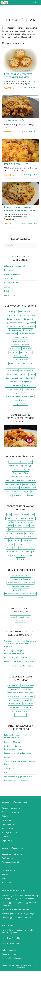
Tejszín (9, 548)
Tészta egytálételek (25, 382)
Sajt (10, 541)
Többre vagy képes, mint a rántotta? (18, 666)
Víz (22, 552)
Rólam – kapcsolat (9, 950)
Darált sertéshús (20, 518)
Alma (9, 515)
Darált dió (9, 518)
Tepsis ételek (30, 378)
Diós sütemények (29, 315)
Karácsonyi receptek (20, 356)
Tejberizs (5, 816)
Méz (25, 529)
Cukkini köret (13, 462)
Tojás (16, 548)
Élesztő (22, 555)
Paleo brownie (10, 295)
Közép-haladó (20, 621)
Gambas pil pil (9, 768)
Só (16, 544)
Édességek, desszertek (20, 400)
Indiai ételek (29, 693)
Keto (27, 586)
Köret (30, 363)
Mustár (19, 529)
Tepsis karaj (7, 841)
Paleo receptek (16, 711)
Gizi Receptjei (32, 88)
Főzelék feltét (17, 473)
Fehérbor (31, 518)
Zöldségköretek (30, 495)
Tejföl (33, 544)
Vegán (20, 597)
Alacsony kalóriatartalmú (20, 575)
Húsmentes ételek (14, 348)
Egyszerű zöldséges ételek (15, 323)
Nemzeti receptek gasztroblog (21, 727)
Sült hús (32, 374)
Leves (8, 491)
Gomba (30, 522)
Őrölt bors (30, 555)
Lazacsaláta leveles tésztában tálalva (18, 75)
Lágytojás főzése (8, 824)
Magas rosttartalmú (12, 594)
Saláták (8, 374)
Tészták (26, 385)
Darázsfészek (9, 270)
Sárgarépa (9, 544)
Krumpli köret (25, 488)
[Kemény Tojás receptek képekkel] (5, 2)
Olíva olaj (10, 533)
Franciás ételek (14, 689)
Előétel (23, 469)
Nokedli (7, 772)
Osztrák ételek (26, 707)
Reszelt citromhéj (30, 537)
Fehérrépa (11, 522)
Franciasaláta (7, 836)
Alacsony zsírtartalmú (14, 583)
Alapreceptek (12, 312)
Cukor (32, 515)
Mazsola (12, 529)
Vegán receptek (20, 715)
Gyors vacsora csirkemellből (26, 480)
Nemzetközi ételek (15, 704)
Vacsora (8, 495)
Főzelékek (31, 469)
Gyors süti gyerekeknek (27, 334)
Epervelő (7, 757)
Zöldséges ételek (28, 396)
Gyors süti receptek (20, 337)
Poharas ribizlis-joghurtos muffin (17, 781)
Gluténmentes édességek (26, 326)
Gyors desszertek (15, 330)
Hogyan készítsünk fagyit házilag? (17, 657)
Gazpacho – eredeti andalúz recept (17, 753)
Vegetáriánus (31, 594)
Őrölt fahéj (20, 559)
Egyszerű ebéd (14, 466)
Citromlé (16, 515)
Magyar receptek (14, 700)
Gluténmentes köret (15, 477)
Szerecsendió (27, 541)
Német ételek (28, 704)
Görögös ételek (26, 689)
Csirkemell (24, 515)
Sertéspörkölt (7, 820)
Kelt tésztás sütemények (17, 363)
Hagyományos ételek (15, 693)
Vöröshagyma (30, 552)
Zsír (8, 555)
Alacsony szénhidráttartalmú (20, 579)
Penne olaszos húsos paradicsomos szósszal (19, 208)
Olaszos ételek (15, 707)
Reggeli (26, 491)
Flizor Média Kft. (13, 938)
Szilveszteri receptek (20, 374)
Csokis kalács (9, 278)
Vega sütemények (29, 389)
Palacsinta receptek (26, 371)
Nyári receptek (13, 371)
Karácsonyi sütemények (20, 359)
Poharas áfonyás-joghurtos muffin (18, 777)
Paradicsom (19, 533)
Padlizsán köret (17, 491)
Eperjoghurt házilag (12, 742)
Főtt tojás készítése (9, 832)
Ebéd (30, 462)
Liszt (32, 526)
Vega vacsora (17, 495)
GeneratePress (20, 968)
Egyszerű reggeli (26, 466)
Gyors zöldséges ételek (20, 341)
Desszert (23, 462)
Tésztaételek (16, 385)
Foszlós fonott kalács (10, 812)
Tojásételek (13, 382)
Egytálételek (30, 323)
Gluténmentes (29, 583)
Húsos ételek (13, 352)
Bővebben (9, 88)
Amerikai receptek (13, 685)
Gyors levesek (27, 330)
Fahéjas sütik (10, 326)
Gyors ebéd (28, 477)
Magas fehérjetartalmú (20, 590)
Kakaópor (18, 526)
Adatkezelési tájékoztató (11, 958)
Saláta (33, 491)
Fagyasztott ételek (27, 685)
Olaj (30, 529)
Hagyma (10, 526)
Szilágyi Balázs (32, 131)
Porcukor (19, 537)
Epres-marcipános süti (13, 274)
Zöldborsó (14, 555)
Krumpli (26, 526)
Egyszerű (14, 617)
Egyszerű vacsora (13, 469)
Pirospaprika (9, 537)
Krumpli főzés (7, 828)
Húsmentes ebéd (29, 484)
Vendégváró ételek (13, 396)
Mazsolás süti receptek (27, 367)
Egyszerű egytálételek (14, 319)
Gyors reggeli (10, 480)
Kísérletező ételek (28, 696)
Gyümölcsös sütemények (20, 345)
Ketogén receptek (13, 696)
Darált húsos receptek (13, 315)
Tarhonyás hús (14, 120)
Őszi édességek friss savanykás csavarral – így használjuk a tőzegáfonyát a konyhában (20, 643)
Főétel (26, 473)
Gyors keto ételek (18, 586)
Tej (28, 544)
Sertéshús (17, 541)
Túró (32, 548)
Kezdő (28, 617)
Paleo (23, 594)
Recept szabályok (9, 954)
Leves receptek (12, 367)
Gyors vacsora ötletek (13, 484)
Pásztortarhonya (16, 164)
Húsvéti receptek (26, 352)
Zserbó (7, 287)
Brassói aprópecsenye (11, 808)
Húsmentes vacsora (12, 488)
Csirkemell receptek (26, 312)
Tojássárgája (24, 548)
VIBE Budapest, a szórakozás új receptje (20, 661)
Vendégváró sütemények (20, 393)
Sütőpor (21, 544)
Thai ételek (26, 711)
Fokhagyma (21, 522)
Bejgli (6, 291)
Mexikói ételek (27, 700)
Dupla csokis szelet (11, 282)
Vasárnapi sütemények (13, 389)
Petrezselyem (29, 533)
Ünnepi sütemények (20, 404)
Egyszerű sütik (29, 319)
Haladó (21, 617)
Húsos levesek (28, 348)
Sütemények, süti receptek (14, 266)
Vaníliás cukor (14, 552)
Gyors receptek (11, 334)
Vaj (7, 552)
